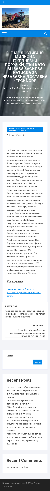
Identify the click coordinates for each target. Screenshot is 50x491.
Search (10, 355)
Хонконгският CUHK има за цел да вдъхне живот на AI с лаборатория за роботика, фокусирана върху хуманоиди (24, 438)
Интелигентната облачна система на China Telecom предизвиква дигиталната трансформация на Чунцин (24, 392)
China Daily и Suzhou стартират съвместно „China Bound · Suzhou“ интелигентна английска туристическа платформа (24, 412)
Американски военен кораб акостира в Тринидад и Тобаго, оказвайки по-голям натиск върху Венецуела (25, 314)
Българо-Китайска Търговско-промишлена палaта (22, 129)
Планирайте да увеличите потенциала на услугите (20, 402)
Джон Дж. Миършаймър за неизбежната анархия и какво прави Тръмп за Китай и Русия (27, 333)
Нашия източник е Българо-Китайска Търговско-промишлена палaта (24, 292)
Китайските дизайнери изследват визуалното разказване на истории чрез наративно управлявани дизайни (24, 425)
